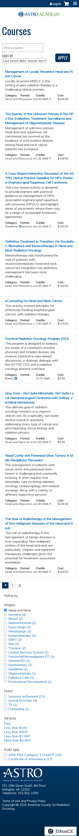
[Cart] (66, 6)
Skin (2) (13, 644)
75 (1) (12, 705)
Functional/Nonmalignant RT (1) (31, 656)
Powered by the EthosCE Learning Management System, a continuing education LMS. (60, 831)
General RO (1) (19, 661)
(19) (34, 755)
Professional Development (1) (30, 682)
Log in (57, 3)
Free (7, 723)
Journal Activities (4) (22, 700)
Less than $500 (15, 732)
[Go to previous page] (5, 585)
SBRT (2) (15, 640)
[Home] (39, 12)
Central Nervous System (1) (28, 652)
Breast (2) (15, 618)
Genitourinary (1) (20, 665)
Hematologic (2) (19, 631)
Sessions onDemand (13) (26, 696)
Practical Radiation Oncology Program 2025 (37, 339)
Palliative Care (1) (21, 678)
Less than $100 (15, 728)
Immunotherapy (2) (22, 635)
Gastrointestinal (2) (22, 623)
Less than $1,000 (17, 736)
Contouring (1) (18, 709)
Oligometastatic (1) (22, 673)
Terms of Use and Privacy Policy (24, 801)
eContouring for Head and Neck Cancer (33, 301)
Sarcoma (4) (17, 614)
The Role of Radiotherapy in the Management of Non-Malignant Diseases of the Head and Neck (39, 523)
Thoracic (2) (17, 648)
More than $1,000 (17, 740)
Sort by (7, 56)
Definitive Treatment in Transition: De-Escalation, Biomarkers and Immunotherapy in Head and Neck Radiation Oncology (39, 245)
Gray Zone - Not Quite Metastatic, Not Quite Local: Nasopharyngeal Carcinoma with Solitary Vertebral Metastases (39, 397)
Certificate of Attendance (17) (30, 759)
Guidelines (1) (18, 669)
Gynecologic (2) (19, 627)
